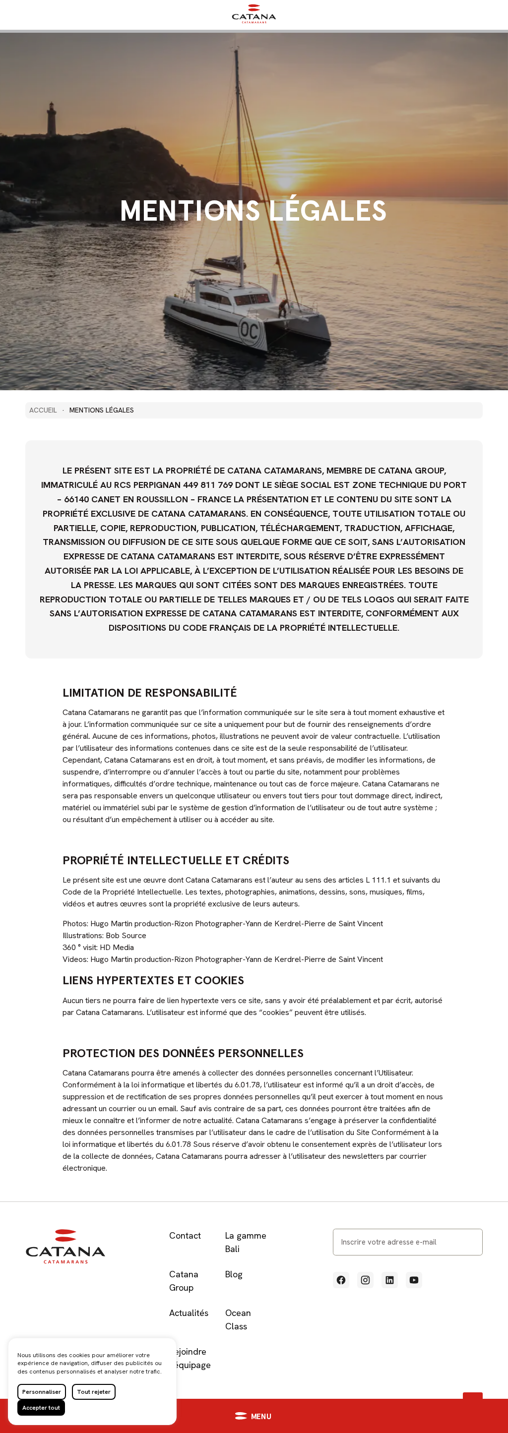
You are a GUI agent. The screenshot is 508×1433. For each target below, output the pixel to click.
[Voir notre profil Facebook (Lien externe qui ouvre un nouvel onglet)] (341, 1280)
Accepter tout (41, 1408)
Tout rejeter (94, 1392)
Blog (234, 1274)
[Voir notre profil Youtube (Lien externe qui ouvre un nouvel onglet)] (414, 1280)
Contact (185, 1235)
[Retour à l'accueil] (254, 21)
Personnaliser (41, 1392)
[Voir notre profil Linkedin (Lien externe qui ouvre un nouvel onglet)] (389, 1280)
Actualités (188, 1312)
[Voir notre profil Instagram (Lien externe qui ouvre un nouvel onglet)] (365, 1280)
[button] (254, 1416)
